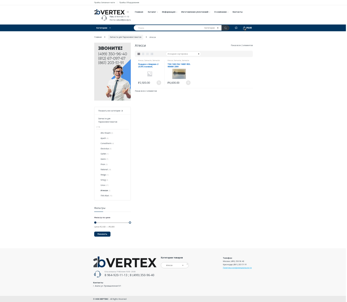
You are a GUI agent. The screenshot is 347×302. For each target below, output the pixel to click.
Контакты (238, 12)
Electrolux (105, 148)
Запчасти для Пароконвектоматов (125, 37)
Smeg (103, 180)
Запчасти (148, 60)
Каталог (152, 12)
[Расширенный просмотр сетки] (143, 54)
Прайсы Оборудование (129, 2)
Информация (168, 12)
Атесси (140, 60)
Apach (103, 138)
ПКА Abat (105, 195)
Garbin (103, 153)
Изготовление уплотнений (194, 12)
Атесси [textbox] (174, 265)
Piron (103, 164)
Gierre (103, 159)
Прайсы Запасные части (104, 2)
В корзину (158, 82)
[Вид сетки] (139, 54)
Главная (139, 12)
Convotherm (106, 143)
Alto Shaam (106, 133)
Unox (103, 185)
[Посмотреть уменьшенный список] (152, 54)
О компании (220, 12)
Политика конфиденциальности (237, 267)
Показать (102, 234)
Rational (104, 169)
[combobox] (175, 265)
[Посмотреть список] (147, 54)
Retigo (103, 174)
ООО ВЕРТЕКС (101, 299)
